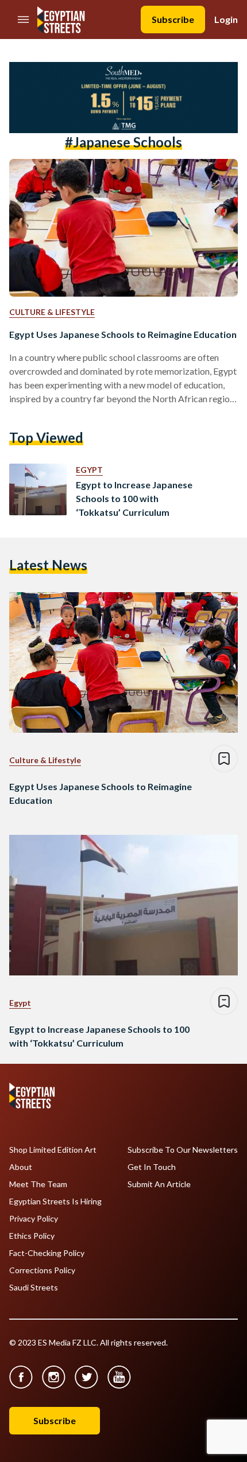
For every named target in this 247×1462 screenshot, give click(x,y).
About (20, 1167)
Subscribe (173, 19)
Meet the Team (38, 1184)
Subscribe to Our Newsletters (183, 1149)
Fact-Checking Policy (46, 1253)
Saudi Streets (33, 1287)
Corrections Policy (42, 1270)
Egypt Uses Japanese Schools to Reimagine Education (123, 334)
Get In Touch (152, 1167)
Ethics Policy (32, 1236)
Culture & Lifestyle (52, 312)
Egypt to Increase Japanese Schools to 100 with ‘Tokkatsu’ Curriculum (134, 498)
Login (226, 19)
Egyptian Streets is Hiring (55, 1201)
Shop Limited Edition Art (53, 1149)
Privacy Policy (33, 1218)
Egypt (89, 470)
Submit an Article (159, 1184)
